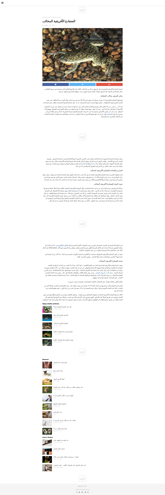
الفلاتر (70, 191)
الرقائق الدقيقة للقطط (59, 404)
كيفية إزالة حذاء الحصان (60, 362)
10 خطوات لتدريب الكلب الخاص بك (63, 395)
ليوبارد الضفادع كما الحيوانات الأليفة (63, 340)
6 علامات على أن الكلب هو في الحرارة (64, 420)
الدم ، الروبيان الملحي (102, 273)
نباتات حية (95, 164)
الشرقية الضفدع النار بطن (60, 315)
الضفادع (109, 114)
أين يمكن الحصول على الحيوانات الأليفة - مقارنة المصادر (69, 465)
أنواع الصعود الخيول (58, 379)
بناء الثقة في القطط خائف (60, 440)
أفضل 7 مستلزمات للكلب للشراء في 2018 (65, 457)
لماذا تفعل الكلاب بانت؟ (60, 428)
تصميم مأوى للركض (59, 448)
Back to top (82, 486)
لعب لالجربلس (57, 412)
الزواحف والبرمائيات (56, 17)
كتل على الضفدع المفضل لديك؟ (62, 307)
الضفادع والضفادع (46, 17)
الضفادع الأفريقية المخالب (60, 323)
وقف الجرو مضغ (58, 370)
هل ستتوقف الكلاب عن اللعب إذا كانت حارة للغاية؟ (68, 387)
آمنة (82, 164)
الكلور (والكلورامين (62, 245)
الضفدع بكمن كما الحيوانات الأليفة (62, 331)
